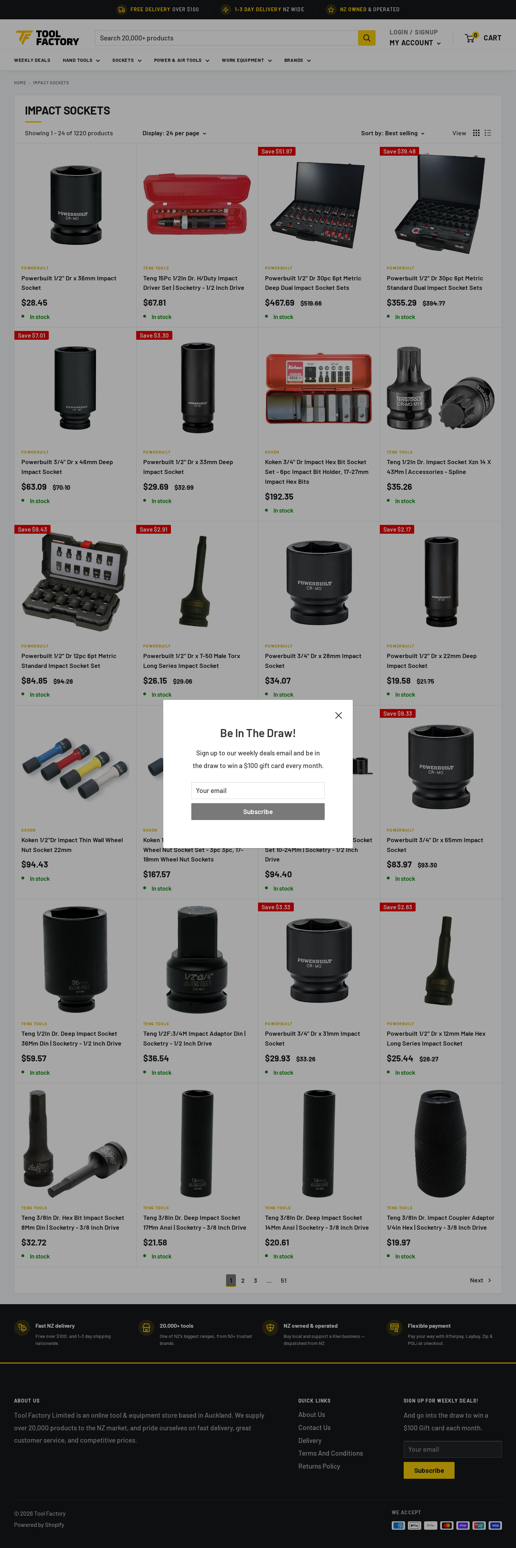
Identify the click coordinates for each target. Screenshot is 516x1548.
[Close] (338, 714)
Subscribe (258, 811)
